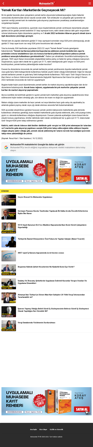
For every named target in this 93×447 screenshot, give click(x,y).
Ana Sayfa (33, 429)
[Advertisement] (46, 360)
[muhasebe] (46, 5)
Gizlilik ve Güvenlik (56, 429)
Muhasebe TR (35, 437)
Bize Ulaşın (43, 429)
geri (3, 3)
